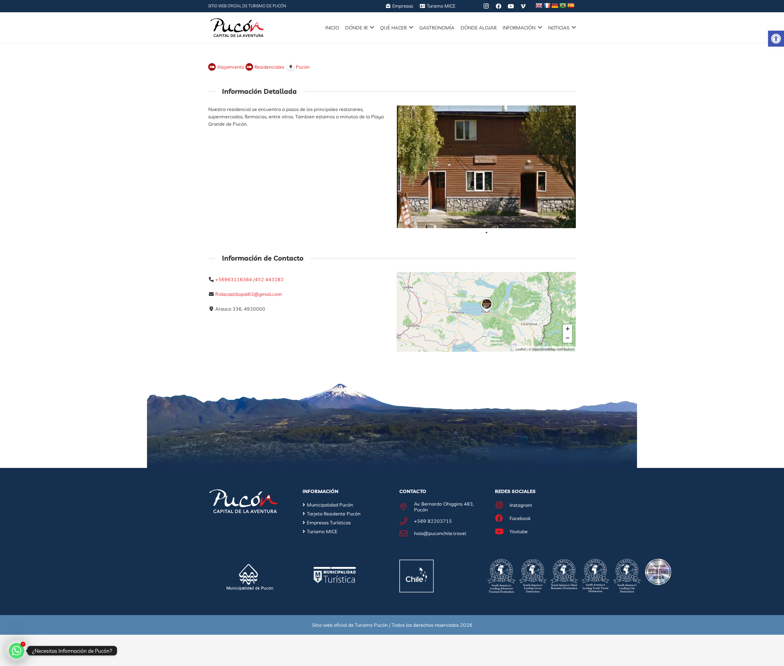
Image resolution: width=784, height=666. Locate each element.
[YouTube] (510, 6)
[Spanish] (571, 6)
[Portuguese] (563, 6)
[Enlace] (237, 27)
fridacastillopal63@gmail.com (248, 294)
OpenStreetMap (544, 348)
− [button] (568, 338)
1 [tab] (486, 233)
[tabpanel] (486, 166)
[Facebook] (498, 6)
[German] (555, 6)
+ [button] (568, 329)
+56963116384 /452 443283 (249, 279)
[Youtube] (502, 531)
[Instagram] (486, 6)
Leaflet (521, 348)
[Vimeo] (523, 6)
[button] (776, 39)
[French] (547, 6)
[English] (539, 6)
